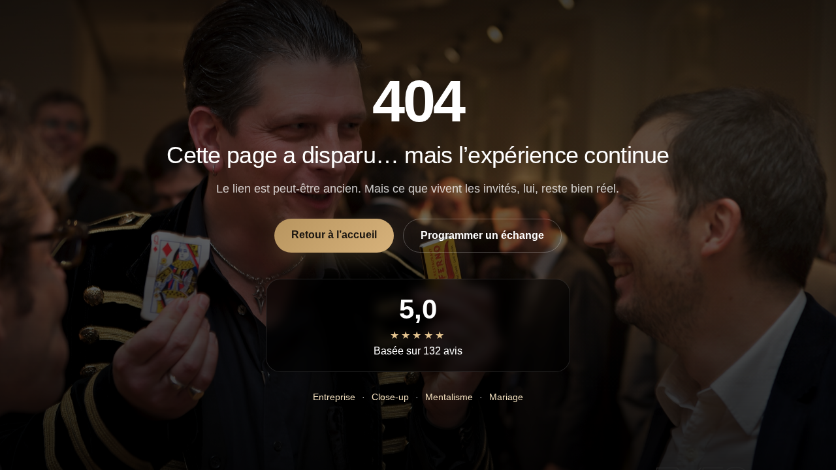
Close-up (390, 397)
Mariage (506, 397)
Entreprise (334, 397)
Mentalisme (449, 397)
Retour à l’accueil (334, 234)
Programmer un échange (482, 235)
